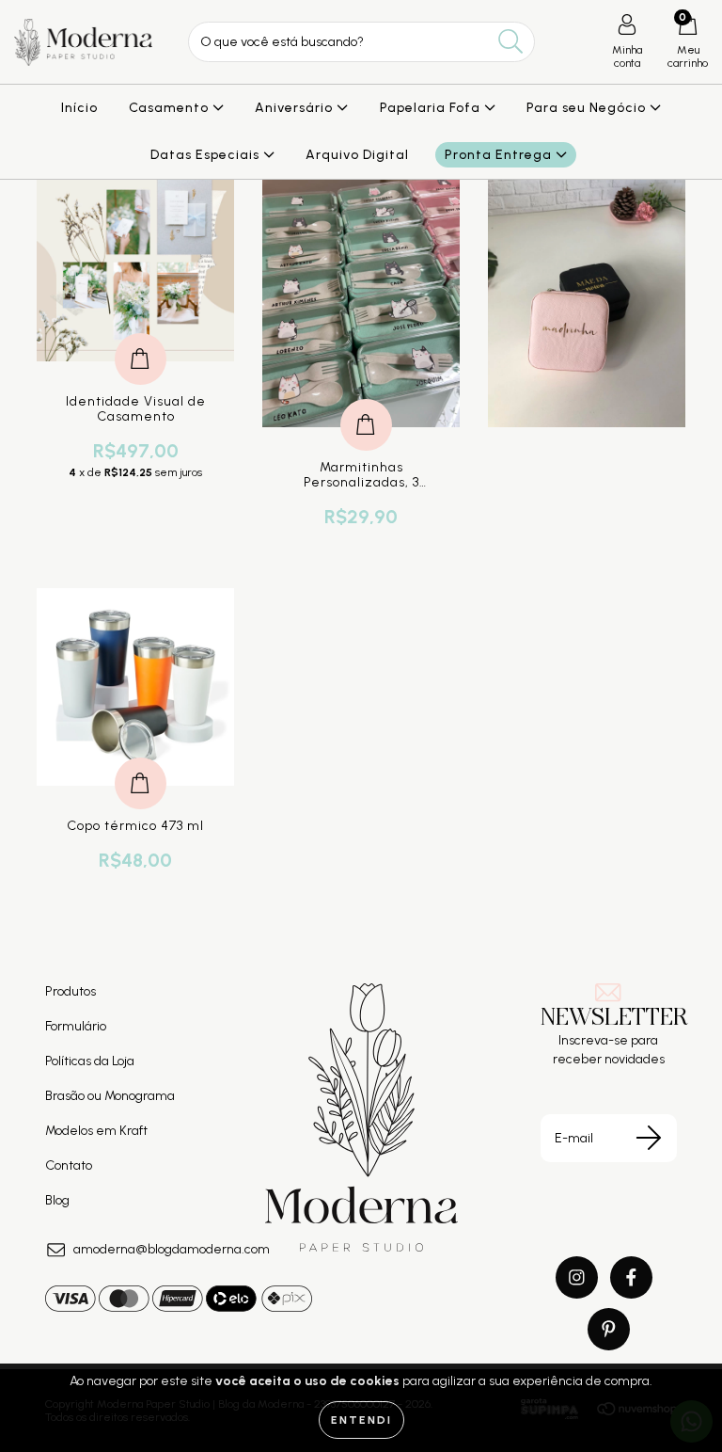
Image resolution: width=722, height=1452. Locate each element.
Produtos (70, 991)
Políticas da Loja (89, 1061)
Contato (68, 1165)
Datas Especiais (206, 155)
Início (79, 108)
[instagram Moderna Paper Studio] (577, 1277)
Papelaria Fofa (432, 108)
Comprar (140, 339)
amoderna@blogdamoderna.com (171, 1249)
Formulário (75, 1026)
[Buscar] (511, 42)
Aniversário (296, 108)
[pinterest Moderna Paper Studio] (609, 1329)
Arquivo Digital (357, 155)
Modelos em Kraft (96, 1131)
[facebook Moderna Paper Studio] (631, 1277)
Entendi (361, 1420)
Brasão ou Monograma (110, 1096)
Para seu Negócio (588, 108)
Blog (57, 1200)
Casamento (170, 108)
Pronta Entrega (500, 155)
